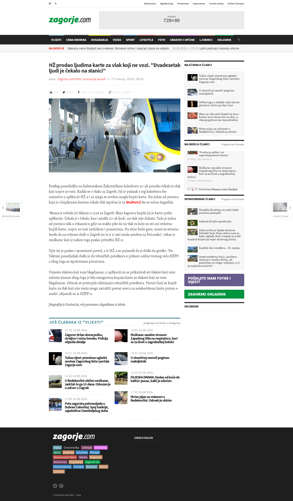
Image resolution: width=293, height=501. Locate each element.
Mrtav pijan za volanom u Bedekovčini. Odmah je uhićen (151, 398)
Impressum (199, 3)
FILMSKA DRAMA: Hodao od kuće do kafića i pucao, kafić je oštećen (155, 379)
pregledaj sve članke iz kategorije (162, 323)
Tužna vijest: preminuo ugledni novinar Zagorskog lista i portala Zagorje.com (87, 361)
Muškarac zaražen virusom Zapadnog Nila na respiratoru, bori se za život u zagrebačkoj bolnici (154, 338)
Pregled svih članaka (232, 144)
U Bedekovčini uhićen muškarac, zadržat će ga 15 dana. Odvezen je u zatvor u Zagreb (87, 384)
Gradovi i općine (182, 40)
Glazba (83, 457)
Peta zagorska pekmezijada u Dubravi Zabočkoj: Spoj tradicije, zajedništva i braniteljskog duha (86, 407)
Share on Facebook (92, 92)
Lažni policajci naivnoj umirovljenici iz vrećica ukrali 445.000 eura (225, 48)
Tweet (69, 92)
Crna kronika (71, 447)
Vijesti (56, 40)
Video (117, 40)
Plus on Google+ (122, 92)
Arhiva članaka (236, 3)
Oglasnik (224, 40)
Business (91, 467)
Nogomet (95, 457)
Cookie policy (216, 3)
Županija (68, 452)
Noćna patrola (62, 467)
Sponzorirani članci (65, 457)
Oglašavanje (166, 3)
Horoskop (101, 447)
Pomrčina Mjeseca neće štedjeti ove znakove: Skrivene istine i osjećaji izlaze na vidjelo (93, 48)
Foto (161, 40)
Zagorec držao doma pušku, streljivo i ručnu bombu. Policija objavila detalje (86, 338)
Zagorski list (92, 462)
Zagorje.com (70, 20)
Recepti (94, 452)
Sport (130, 40)
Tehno (103, 467)
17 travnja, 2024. (123, 79)
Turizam (78, 467)
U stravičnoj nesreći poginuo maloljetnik (150, 359)
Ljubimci (206, 40)
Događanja (99, 40)
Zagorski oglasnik (207, 294)
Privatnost (183, 3)
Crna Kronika (76, 40)
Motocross (60, 462)
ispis (55, 92)
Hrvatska (82, 452)
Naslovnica (150, 3)
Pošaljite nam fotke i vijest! (209, 280)
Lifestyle (146, 40)
